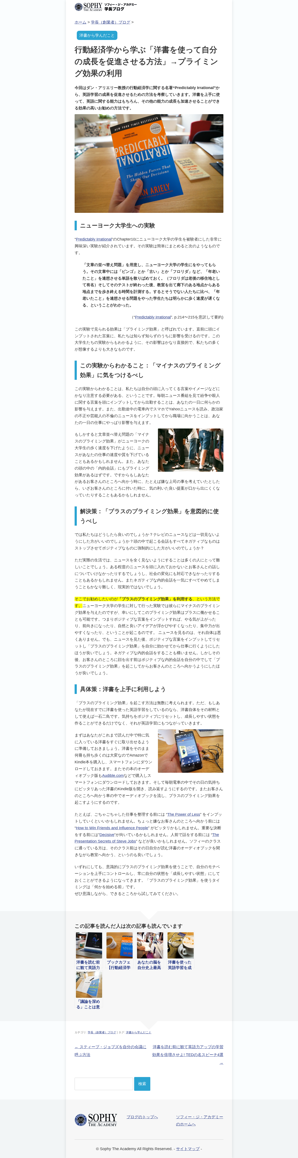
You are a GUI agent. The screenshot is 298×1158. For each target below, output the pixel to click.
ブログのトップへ (142, 1117)
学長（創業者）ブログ (102, 1032)
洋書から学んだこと (97, 35)
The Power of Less (183, 814)
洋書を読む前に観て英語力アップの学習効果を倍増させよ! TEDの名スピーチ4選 (187, 1055)
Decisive (106, 835)
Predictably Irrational (94, 239)
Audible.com (113, 775)
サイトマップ (188, 1149)
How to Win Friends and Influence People (112, 828)
